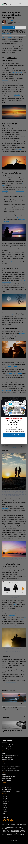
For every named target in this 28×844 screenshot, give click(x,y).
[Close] (24, 401)
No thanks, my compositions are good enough (14, 438)
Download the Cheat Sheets (14, 435)
